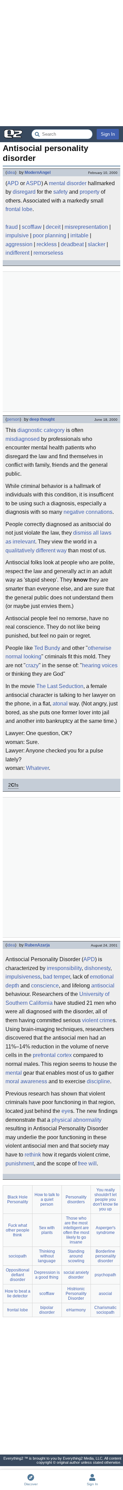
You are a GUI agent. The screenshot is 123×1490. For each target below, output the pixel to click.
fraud (11, 227)
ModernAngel (38, 172)
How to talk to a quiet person (47, 1199)
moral (12, 1081)
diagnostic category (41, 430)
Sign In (108, 134)
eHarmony (76, 1310)
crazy (32, 665)
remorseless (48, 253)
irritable (79, 235)
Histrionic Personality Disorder (76, 1293)
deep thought (42, 419)
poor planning (49, 235)
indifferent (17, 253)
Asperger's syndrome (105, 1230)
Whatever (37, 768)
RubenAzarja (37, 945)
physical (62, 1120)
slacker (96, 244)
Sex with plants (47, 1230)
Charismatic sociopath (105, 1310)
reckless (47, 244)
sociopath (18, 1256)
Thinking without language (47, 1256)
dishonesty (97, 968)
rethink (33, 1155)
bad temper (56, 977)
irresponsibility (64, 968)
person (13, 419)
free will (87, 1163)
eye (66, 1111)
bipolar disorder (47, 1310)
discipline (98, 1081)
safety (60, 192)
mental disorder (67, 183)
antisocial (102, 985)
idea (11, 172)
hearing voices (100, 665)
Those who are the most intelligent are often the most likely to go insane (76, 1230)
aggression (18, 244)
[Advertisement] (61, 63)
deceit (53, 227)
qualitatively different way (36, 550)
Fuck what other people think (17, 1230)
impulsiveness (22, 977)
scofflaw (32, 227)
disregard (24, 192)
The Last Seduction (59, 686)
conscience (45, 985)
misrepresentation (86, 227)
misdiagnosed (22, 439)
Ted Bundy (47, 648)
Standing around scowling (76, 1256)
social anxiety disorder (76, 1275)
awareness (33, 1081)
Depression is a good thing (47, 1275)
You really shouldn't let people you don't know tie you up (105, 1199)
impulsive (17, 235)
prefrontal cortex (52, 1055)
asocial (105, 1293)
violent (90, 1020)
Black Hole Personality (17, 1199)
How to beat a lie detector (17, 1293)
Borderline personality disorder (105, 1256)
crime (106, 1020)
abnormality (87, 1120)
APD (13, 183)
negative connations (88, 512)
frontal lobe (18, 209)
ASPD (33, 183)
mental (13, 1073)
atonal (60, 703)
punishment (19, 1163)
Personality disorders (76, 1199)
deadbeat (72, 244)
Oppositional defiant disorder (17, 1275)
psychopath (105, 1274)
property (89, 192)
